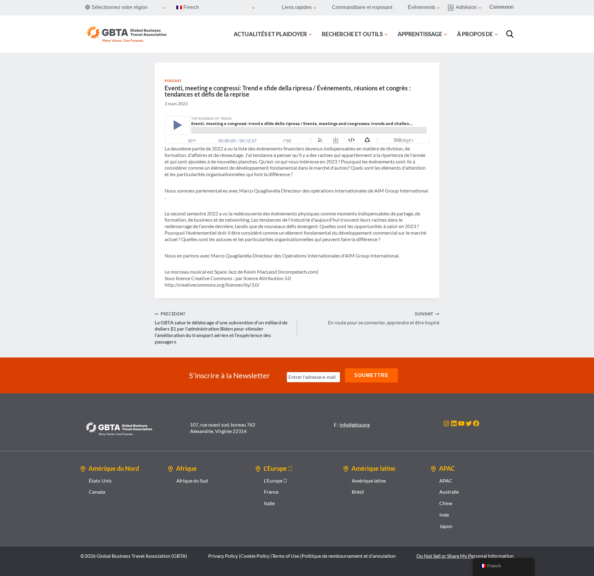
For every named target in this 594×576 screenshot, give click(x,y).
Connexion (501, 7)
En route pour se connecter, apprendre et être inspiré (383, 318)
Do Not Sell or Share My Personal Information (465, 556)
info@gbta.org (355, 424)
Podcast (173, 81)
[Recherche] (510, 34)
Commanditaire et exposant (362, 7)
